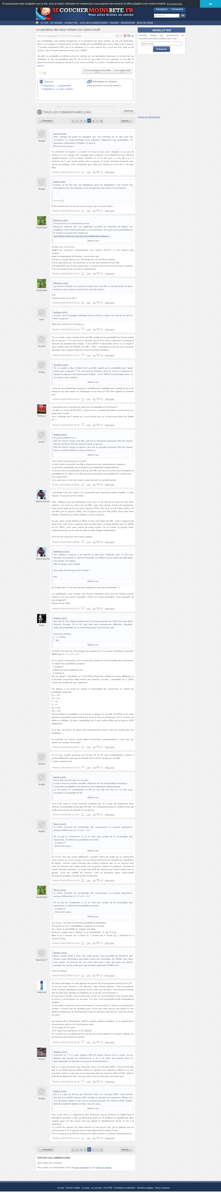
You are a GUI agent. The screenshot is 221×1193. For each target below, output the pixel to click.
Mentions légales (145, 1188)
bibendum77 (42, 960)
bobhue (57, 312)
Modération (128, 23)
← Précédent (46, 120)
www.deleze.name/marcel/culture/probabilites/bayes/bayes (81, 236)
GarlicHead (41, 227)
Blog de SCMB (145, 23)
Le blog (85, 1188)
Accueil (60, 1188)
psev (41, 319)
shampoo (57, 551)
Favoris (114, 23)
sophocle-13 (53, 36)
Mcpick (56, 952)
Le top (44, 23)
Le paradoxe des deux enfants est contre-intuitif (68, 29)
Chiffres (78, 36)
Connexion (177, 9)
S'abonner (129, 111)
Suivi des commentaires (94, 23)
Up (94, 172)
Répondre (109, 172)
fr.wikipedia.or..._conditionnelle (56, 85)
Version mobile (73, 1188)
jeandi (42, 441)
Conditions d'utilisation (124, 1188)
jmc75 (56, 133)
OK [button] (210, 4)
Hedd (55, 181)
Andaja (41, 141)
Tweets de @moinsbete (149, 117)
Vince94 (42, 346)
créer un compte (103, 1167)
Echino (41, 1059)
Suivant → (126, 120)
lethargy (57, 220)
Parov (42, 625)
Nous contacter (162, 1188)
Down (97, 172)
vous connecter (82, 1167)
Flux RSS (107, 1188)
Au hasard (56, 23)
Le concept (96, 1188)
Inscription (161, 9)
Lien (88, 172)
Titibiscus (41, 416)
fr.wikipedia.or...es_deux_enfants (57, 89)
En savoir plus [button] (174, 4)
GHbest (41, 764)
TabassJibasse (43, 501)
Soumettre (71, 23)
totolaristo (41, 992)
